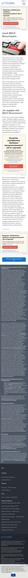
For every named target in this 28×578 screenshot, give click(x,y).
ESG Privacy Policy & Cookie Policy (9, 524)
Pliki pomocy (4, 487)
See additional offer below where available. (12, 169)
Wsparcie (4, 483)
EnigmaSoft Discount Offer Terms (9, 527)
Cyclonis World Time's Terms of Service (10, 508)
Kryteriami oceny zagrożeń (6, 447)
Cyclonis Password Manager (7, 477)
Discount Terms (7, 458)
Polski (16, 40)
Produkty (3, 473)
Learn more (14, 20)
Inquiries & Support (5, 490)
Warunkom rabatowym (17, 347)
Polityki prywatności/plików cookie (16, 444)
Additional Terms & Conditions (8, 516)
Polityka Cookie (15, 511)
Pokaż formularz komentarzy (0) (14, 259)
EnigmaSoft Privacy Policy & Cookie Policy (11, 522)
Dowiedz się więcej (13, 162)
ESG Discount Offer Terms (7, 530)
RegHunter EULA (5, 519)
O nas (2, 497)
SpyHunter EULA (20, 516)
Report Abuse (14, 497)
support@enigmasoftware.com (7, 398)
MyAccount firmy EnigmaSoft (10, 400)
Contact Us (7, 497)
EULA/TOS (20, 346)
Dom (2, 468)
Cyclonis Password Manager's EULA (9, 506)
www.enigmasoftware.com (16, 383)
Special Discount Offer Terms (8, 514)
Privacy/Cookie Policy (15, 27)
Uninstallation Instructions (20, 460)
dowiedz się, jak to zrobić (20, 349)
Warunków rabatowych (6, 445)
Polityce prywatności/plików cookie (8, 431)
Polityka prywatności (6, 511)
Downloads (13, 487)
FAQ (15, 320)
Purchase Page (15, 458)
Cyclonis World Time (6, 480)
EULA (8, 27)
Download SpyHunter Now (10, 23)
